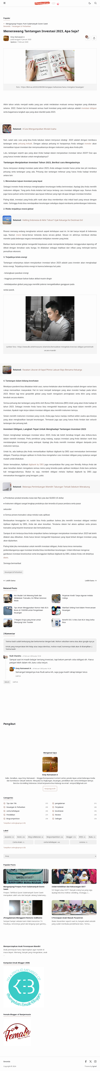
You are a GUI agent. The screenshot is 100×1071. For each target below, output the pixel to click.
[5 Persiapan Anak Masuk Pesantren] (74, 914)
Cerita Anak (17, 842)
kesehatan (59, 811)
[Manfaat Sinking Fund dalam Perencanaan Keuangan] (56, 614)
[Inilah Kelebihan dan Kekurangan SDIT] (74, 883)
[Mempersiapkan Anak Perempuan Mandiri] (25, 943)
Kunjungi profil (50, 789)
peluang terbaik (25, 144)
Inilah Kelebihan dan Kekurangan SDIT (69, 886)
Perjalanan (59, 807)
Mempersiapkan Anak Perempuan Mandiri (21, 946)
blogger (69, 837)
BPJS (81, 837)
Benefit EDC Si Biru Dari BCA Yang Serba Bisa (78, 621)
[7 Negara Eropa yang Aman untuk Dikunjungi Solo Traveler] (7, 626)
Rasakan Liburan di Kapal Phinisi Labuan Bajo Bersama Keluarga (52, 369)
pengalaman (60, 803)
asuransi (8, 837)
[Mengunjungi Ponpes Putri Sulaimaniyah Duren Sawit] (25, 883)
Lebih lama (10, 580)
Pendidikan (10, 815)
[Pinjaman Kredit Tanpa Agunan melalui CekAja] (56, 602)
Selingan (58, 818)
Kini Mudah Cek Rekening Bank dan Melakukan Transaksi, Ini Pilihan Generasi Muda (30, 598)
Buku (91, 837)
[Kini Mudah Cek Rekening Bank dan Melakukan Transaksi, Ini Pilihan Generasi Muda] (7, 602)
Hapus (15, 682)
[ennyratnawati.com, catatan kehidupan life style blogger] (46, 3)
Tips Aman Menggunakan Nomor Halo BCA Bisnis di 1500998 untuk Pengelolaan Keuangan (31, 610)
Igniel (94, 1066)
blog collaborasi (34, 837)
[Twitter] (90, 1062)
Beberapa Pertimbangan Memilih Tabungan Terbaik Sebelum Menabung (56, 486)
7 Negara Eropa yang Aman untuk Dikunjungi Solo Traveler (27, 621)
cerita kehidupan (13, 811)
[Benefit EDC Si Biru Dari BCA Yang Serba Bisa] (56, 626)
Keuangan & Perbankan (13, 572)
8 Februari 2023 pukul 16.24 (42, 668)
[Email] (86, 1062)
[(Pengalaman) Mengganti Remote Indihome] (25, 914)
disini (5, 558)
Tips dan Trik (11, 803)
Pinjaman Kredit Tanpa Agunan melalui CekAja (77, 596)
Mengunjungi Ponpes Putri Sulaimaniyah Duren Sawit (27, 24)
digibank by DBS (36, 464)
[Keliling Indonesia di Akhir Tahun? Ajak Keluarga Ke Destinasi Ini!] (7, 223)
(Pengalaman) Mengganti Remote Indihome (22, 918)
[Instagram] (95, 1062)
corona (82, 842)
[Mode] (89, 3)
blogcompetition (13, 818)
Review (58, 815)
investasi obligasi (89, 108)
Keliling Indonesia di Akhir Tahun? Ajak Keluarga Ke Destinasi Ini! (52, 220)
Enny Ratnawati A (23, 668)
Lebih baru (89, 580)
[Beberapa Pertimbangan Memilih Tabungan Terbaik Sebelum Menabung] (7, 490)
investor (88, 144)
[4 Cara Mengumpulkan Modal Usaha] (7, 132)
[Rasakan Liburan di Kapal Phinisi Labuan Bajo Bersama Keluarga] (7, 373)
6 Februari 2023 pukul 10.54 (32, 656)
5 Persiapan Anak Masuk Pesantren (67, 918)
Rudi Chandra (15, 656)
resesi (18, 235)
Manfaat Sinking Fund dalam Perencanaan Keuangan (79, 608)
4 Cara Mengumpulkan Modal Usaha (39, 128)
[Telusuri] (95, 3)
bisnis (19, 837)
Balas (7, 682)
